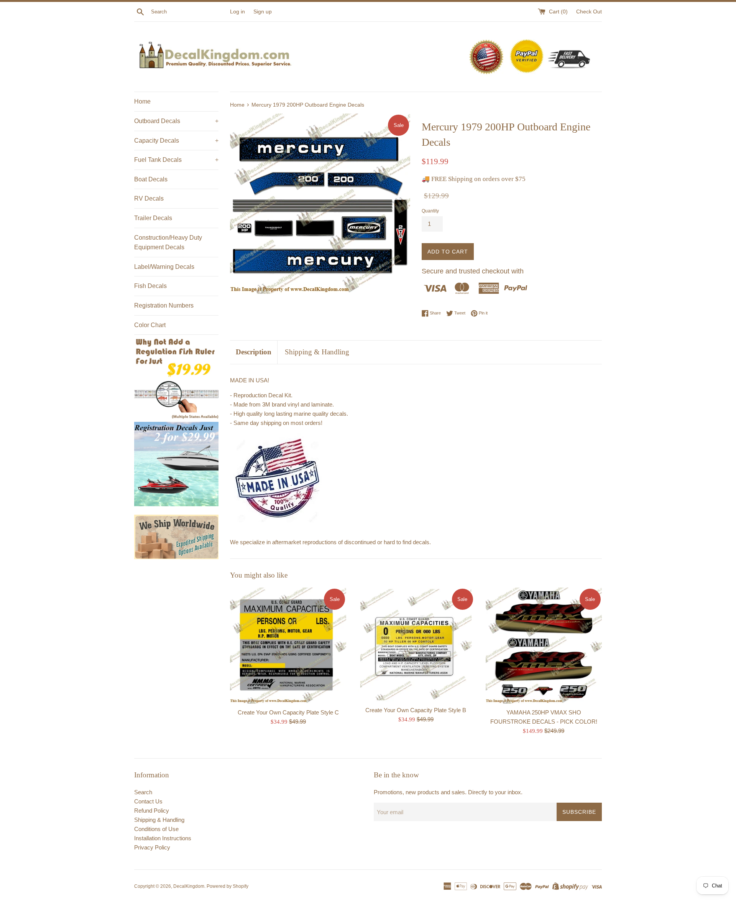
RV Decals (149, 198)
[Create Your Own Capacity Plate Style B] (416, 645)
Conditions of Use (156, 829)
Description (253, 352)
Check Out (589, 12)
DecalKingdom (188, 886)
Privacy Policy (152, 847)
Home (142, 101)
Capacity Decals (176, 140)
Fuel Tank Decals (176, 159)
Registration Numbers (164, 305)
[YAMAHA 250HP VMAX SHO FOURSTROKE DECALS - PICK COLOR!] (544, 646)
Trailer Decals (153, 218)
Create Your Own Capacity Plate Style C (288, 712)
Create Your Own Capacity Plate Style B (415, 710)
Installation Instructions (162, 838)
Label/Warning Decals (164, 266)
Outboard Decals (176, 121)
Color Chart (150, 325)
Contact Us (148, 801)
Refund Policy (151, 810)
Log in (237, 12)
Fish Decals (150, 286)
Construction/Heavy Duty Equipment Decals (168, 242)
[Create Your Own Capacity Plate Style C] (288, 646)
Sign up (262, 12)
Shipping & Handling (317, 352)
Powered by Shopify (227, 886)
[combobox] (189, 12)
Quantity (430, 211)
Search (143, 792)
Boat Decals (151, 179)
